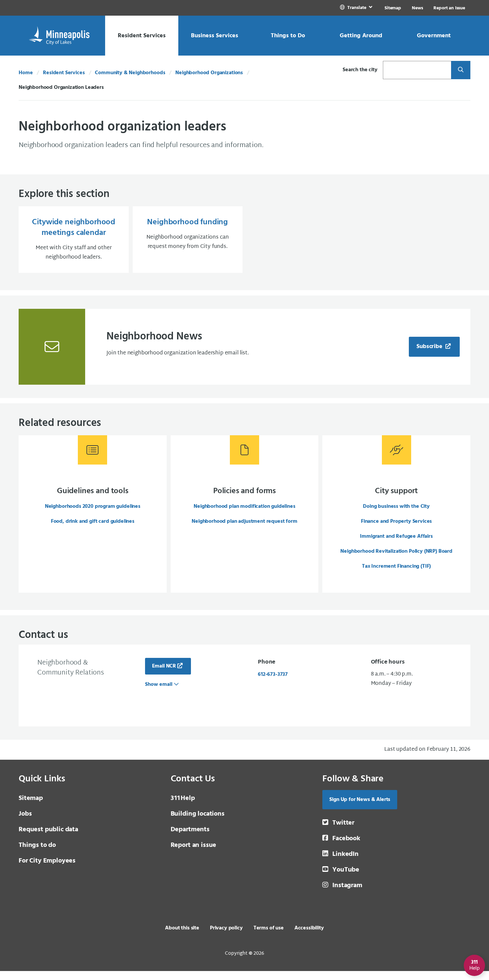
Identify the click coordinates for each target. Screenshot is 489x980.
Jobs (25, 814)
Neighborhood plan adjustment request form (244, 521)
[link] (356, 8)
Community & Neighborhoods (130, 73)
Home (26, 73)
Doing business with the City (396, 506)
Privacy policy (226, 928)
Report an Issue (449, 8)
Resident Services (63, 73)
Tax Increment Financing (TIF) (396, 566)
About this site (182, 928)
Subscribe (430, 346)
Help (183, 798)
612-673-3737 (273, 674)
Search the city (360, 70)
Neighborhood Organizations (209, 73)
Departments (190, 829)
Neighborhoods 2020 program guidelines (92, 506)
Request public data (48, 829)
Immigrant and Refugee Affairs (396, 536)
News (417, 8)
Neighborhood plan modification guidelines (244, 506)
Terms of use (268, 928)
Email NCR (164, 666)
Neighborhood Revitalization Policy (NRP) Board (396, 551)
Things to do (37, 845)
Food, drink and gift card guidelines (92, 521)
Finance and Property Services (396, 521)
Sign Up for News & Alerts (359, 799)
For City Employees (47, 861)
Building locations (198, 814)
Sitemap (393, 8)
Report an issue (194, 845)
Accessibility (309, 928)
